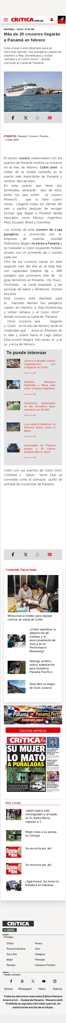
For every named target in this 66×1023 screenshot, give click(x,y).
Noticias (8, 988)
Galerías (57, 988)
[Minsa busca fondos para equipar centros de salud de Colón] (33, 593)
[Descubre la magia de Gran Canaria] (17, 686)
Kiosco (38, 943)
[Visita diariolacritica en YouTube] (43, 981)
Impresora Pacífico (45, 965)
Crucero (33, 136)
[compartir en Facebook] (13, 118)
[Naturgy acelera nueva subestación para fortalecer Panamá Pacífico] (17, 667)
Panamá (22, 136)
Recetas (11, 965)
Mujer (10, 959)
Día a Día (12, 954)
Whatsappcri (25, 988)
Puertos (44, 136)
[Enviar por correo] (50, 118)
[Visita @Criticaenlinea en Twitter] (22, 981)
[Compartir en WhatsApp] (39, 117)
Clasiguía (40, 954)
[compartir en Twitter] (26, 118)
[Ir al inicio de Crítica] (27, 19)
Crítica (10, 943)
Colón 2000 (12, 139)
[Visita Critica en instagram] (54, 981)
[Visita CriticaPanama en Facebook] (11, 981)
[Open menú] (6, 19)
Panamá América (16, 948)
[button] (33, 517)
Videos (42, 988)
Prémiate (40, 959)
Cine (37, 948)
